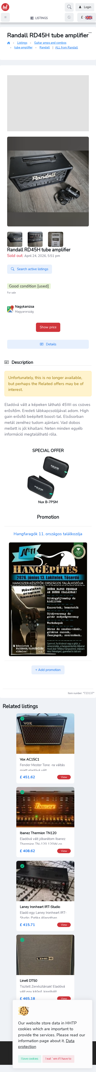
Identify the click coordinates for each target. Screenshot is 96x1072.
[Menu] (5, 17)
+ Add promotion (48, 670)
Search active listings (32, 269)
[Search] (69, 7)
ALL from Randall (66, 48)
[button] (86, 17)
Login (87, 7)
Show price (48, 327)
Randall (45, 48)
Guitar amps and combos (50, 43)
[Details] (90, 33)
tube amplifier (23, 48)
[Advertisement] (48, 103)
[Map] (10, 308)
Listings (22, 43)
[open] (4, 1044)
